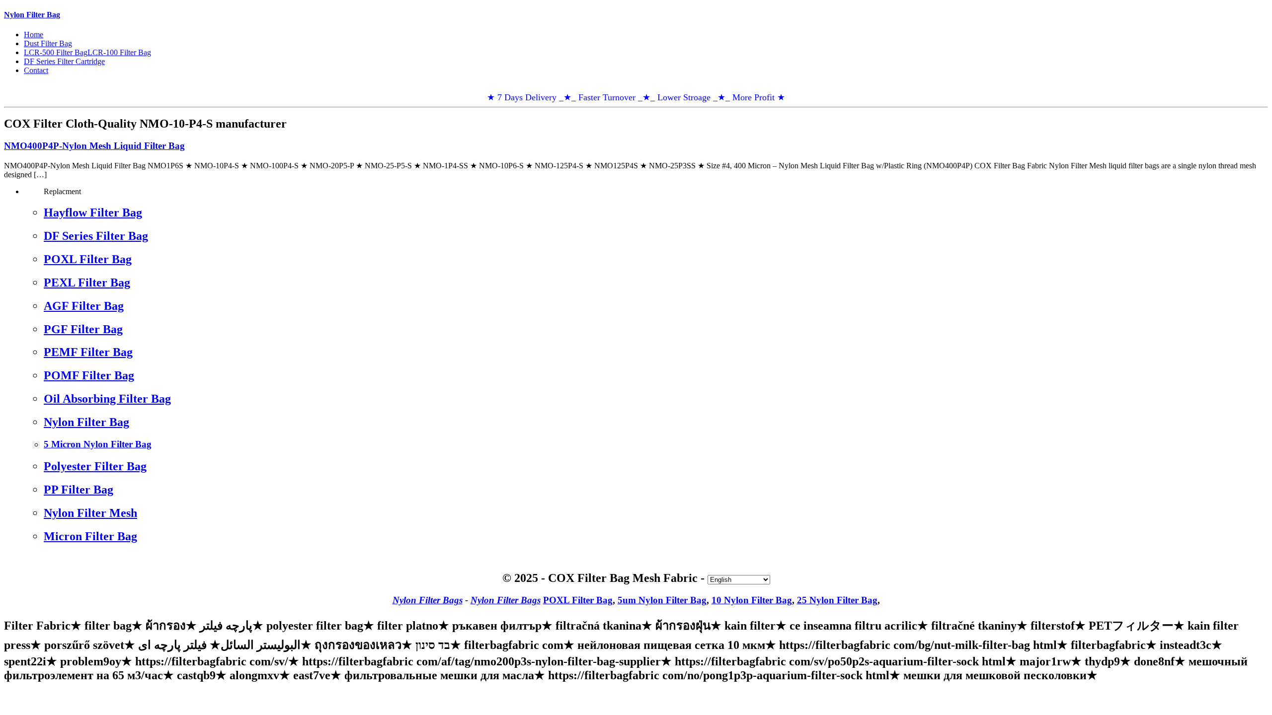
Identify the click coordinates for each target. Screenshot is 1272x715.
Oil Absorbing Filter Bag (107, 398)
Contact (36, 70)
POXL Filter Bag (88, 259)
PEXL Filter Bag (87, 282)
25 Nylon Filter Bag (837, 600)
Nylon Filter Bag (32, 14)
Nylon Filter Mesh (90, 512)
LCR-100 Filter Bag (119, 52)
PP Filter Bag (78, 489)
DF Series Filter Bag (96, 235)
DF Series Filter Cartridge (64, 61)
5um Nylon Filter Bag (662, 600)
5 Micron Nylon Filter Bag (98, 444)
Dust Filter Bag (48, 43)
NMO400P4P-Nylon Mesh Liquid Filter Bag (94, 146)
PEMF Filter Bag (88, 352)
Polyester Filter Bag (95, 466)
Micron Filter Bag (90, 536)
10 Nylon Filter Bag (752, 600)
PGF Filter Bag (83, 329)
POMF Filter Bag (89, 375)
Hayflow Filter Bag (93, 212)
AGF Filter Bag (84, 305)
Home (33, 34)
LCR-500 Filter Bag (55, 52)
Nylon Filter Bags (428, 600)
